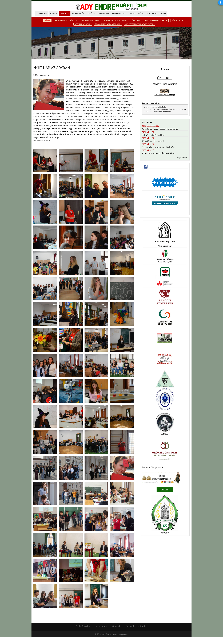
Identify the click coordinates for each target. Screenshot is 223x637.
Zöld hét (164, 489)
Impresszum (101, 626)
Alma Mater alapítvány (165, 241)
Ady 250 (165, 532)
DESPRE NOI (42, 13)
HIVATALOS (64, 13)
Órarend (136, 20)
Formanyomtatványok (115, 20)
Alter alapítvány (165, 246)
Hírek (47, 20)
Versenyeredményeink (156, 20)
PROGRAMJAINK (119, 13)
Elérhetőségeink (83, 626)
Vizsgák (132, 13)
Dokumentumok (90, 20)
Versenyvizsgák (82, 24)
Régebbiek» (182, 157)
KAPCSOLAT (152, 13)
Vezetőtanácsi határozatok (139, 24)
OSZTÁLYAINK (103, 13)
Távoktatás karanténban (108, 24)
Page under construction (136, 626)
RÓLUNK (53, 13)
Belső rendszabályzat (66, 20)
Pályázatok (177, 20)
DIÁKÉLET (91, 13)
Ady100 (164, 433)
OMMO (163, 13)
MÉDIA (141, 13)
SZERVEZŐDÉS (78, 13)
